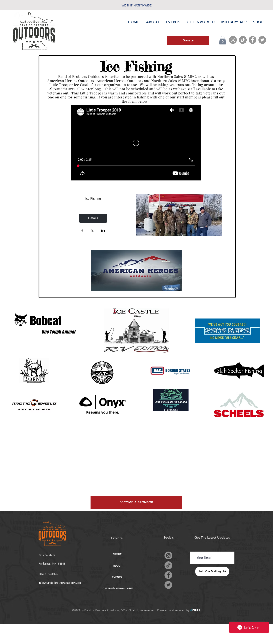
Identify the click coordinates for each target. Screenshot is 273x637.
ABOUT (117, 554)
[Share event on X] (92, 231)
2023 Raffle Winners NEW (117, 588)
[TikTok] (243, 40)
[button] (222, 40)
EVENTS (117, 577)
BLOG (117, 565)
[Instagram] (233, 40)
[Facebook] (252, 40)
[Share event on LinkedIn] (103, 231)
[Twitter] (262, 40)
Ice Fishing (93, 198)
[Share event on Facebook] (82, 231)
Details (93, 218)
